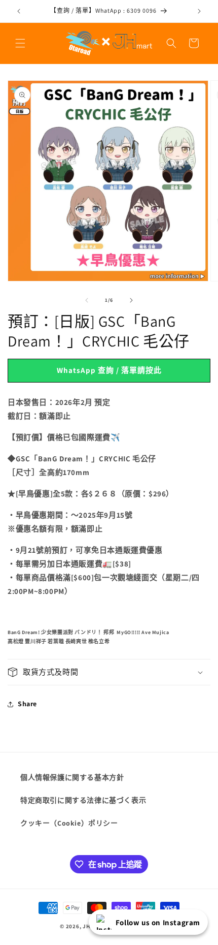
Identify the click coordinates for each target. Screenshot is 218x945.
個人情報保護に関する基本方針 (72, 777)
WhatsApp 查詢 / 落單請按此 (109, 370)
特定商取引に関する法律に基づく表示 (83, 800)
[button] (20, 43)
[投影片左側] (87, 300)
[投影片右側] (131, 300)
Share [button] (27, 703)
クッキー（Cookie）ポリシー (69, 823)
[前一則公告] (19, 11)
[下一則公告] (199, 11)
